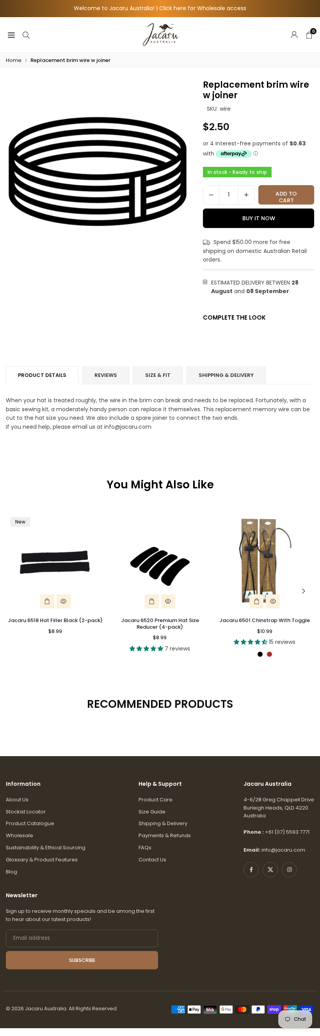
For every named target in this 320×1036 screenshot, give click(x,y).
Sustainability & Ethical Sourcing (45, 847)
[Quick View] (64, 601)
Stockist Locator (26, 811)
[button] (303, 591)
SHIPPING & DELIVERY (226, 375)
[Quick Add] (256, 601)
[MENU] (11, 34)
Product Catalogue (30, 823)
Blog (11, 871)
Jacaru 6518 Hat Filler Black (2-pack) (55, 620)
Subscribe (82, 960)
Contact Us (152, 859)
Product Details (42, 375)
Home (13, 60)
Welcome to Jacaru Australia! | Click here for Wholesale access (160, 8)
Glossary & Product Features (42, 859)
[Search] (26, 34)
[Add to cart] (47, 601)
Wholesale (19, 835)
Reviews (105, 375)
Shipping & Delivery (163, 823)
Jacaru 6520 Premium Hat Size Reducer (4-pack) (160, 624)
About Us (17, 799)
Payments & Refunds (165, 835)
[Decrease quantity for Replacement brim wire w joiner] (211, 195)
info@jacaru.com (283, 850)
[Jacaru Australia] (160, 34)
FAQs (145, 847)
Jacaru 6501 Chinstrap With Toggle (264, 620)
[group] (97, 171)
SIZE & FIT (158, 375)
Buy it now (258, 218)
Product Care (155, 799)
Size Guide (152, 811)
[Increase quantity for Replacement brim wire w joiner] (246, 195)
